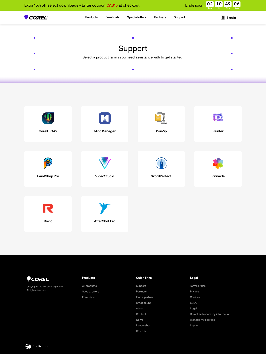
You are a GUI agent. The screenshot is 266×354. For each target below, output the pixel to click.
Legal (193, 308)
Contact (141, 314)
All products (89, 286)
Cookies (195, 297)
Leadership (143, 325)
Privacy (194, 291)
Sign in (231, 17)
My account (143, 303)
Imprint (194, 325)
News (139, 320)
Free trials (88, 297)
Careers (141, 331)
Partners (141, 291)
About (140, 308)
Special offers (90, 291)
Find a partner (144, 297)
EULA (193, 303)
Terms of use (198, 286)
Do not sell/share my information (210, 314)
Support (141, 286)
